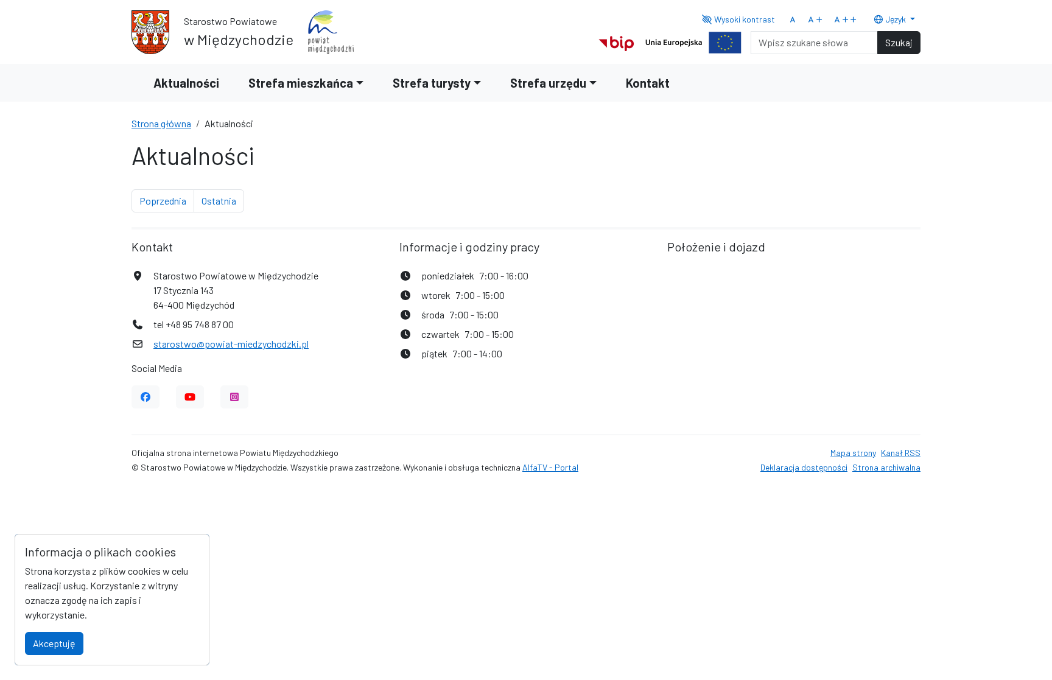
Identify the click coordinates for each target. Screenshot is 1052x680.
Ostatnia (223, 200)
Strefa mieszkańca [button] (300, 82)
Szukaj (899, 42)
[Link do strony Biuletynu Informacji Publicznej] (616, 41)
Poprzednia (166, 200)
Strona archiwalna (886, 467)
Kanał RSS (900, 452)
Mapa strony (853, 452)
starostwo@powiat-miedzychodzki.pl (231, 343)
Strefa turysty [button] (432, 82)
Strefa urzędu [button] (548, 82)
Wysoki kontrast (743, 19)
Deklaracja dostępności (803, 467)
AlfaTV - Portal (550, 467)
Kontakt (648, 82)
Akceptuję (54, 643)
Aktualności (186, 82)
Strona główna (161, 123)
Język (895, 19)
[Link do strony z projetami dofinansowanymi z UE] (693, 41)
